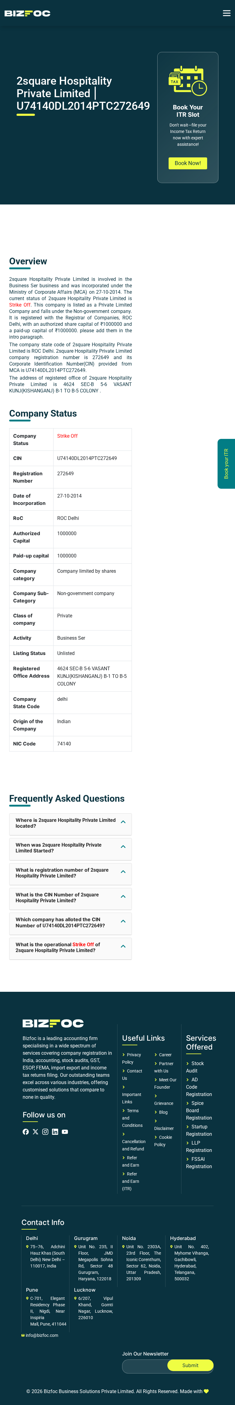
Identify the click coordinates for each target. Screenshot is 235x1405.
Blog (162, 1112)
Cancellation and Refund (134, 1141)
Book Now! (188, 163)
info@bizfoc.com (42, 1335)
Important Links (131, 1094)
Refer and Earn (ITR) (130, 1181)
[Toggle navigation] (226, 13)
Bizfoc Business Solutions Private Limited (89, 1391)
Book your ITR (226, 464)
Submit (190, 1365)
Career (164, 1054)
